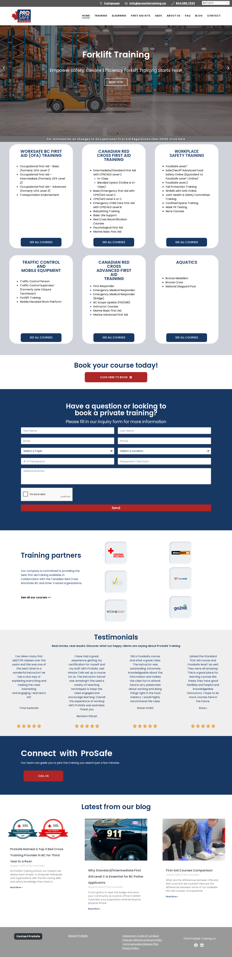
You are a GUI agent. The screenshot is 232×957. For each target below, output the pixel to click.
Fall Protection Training (181, 187)
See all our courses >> (36, 597)
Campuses (112, 3)
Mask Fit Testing (176, 207)
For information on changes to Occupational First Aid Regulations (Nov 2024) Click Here (116, 139)
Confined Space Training (182, 203)
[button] (4, 68)
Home (86, 15)
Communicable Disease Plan (140, 944)
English (210, 3)
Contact (214, 15)
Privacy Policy (130, 948)
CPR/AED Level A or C (107, 199)
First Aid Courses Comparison (189, 870)
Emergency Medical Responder (114, 290)
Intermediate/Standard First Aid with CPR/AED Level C (114, 172)
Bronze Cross (174, 282)
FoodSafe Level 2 (177, 183)
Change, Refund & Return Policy (142, 940)
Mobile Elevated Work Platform (40, 302)
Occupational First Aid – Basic (39, 168)
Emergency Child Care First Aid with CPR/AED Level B (114, 205)
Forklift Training (30, 298)
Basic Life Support (105, 215)
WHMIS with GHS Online (181, 191)
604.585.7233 (185, 3)
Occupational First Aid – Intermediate (42, 179)
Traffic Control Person (35, 281)
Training (100, 15)
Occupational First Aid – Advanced (43, 189)
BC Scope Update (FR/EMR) (111, 302)
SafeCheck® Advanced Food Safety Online (184, 174)
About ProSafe (78, 936)
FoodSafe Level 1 (176, 166)
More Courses (175, 211)
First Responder (103, 286)
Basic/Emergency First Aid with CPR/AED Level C (114, 193)
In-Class (102, 179)
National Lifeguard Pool (180, 286)
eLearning (119, 15)
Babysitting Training (106, 211)
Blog (199, 15)
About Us (173, 15)
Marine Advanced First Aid (110, 315)
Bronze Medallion (176, 278)
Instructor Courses (105, 306)
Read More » (16, 887)
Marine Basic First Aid (107, 232)
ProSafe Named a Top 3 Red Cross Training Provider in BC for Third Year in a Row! (36, 855)
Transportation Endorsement (39, 195)
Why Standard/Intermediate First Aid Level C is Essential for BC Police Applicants (115, 876)
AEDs (158, 15)
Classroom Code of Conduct (140, 936)
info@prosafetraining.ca (147, 3)
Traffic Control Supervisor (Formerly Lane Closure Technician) (37, 289)
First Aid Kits (140, 15)
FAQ (188, 15)
